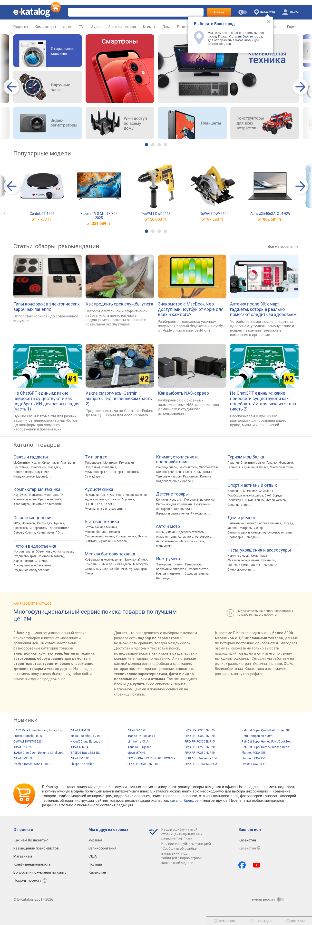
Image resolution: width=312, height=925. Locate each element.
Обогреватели (209, 467)
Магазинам (22, 856)
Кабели (109, 504)
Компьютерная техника (36, 489)
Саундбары (93, 476)
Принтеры (28, 523)
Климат (149, 27)
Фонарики (286, 462)
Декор (258, 528)
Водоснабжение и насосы (174, 481)
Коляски (162, 499)
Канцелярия (45, 532)
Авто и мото (168, 526)
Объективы (43, 551)
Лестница (162, 578)
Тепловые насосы (168, 476)
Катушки (262, 467)
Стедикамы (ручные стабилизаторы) (38, 556)
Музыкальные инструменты (104, 508)
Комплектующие (25, 499)
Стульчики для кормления (174, 504)
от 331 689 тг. (99, 223)
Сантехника (235, 523)
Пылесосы (119, 541)
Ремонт (250, 523)
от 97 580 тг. (213, 219)
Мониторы (51, 494)
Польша (95, 864)
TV (81, 27)
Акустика (127, 499)
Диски (170, 532)
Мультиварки (138, 569)
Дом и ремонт (241, 517)
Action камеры (23, 472)
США (92, 856)
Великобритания (102, 848)
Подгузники (202, 504)
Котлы (207, 472)
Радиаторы (190, 476)
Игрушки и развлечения (172, 513)
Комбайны (92, 564)
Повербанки (38, 467)
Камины (206, 476)
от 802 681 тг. (270, 219)
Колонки (114, 499)
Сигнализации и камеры (244, 532)
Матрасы (246, 528)
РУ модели (198, 513)
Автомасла (185, 536)
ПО (58, 532)
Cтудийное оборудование (31, 570)
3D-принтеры (39, 528)
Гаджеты (20, 27)
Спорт (275, 27)
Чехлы (35, 462)
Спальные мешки (253, 462)
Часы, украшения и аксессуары (259, 550)
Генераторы (193, 564)
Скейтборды (273, 495)
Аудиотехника (99, 489)
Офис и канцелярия (33, 517)
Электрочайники (135, 559)
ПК (62, 494)
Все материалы (280, 246)
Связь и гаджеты (30, 457)
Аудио (96, 27)
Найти (219, 12)
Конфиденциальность (32, 864)
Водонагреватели (168, 472)
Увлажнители (192, 472)
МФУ (16, 523)
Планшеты (67, 462)
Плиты (142, 536)
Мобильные (21, 462)
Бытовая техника (122, 27)
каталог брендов (184, 800)
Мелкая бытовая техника (102, 532)
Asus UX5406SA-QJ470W (270, 214)
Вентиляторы (188, 467)
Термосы (233, 467)
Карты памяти (23, 561)
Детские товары (172, 494)
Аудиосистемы (95, 499)
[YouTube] (256, 865)
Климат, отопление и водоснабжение (177, 459)
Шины (160, 532)
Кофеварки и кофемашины (103, 559)
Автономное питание (277, 532)
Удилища (248, 467)
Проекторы (20, 528)
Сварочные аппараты (171, 569)
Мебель (232, 528)
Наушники (42, 472)
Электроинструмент (170, 564)
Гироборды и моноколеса (245, 495)
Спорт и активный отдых (252, 485)
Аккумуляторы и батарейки (32, 565)
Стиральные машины (99, 536)
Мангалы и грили (281, 467)
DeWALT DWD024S (156, 214)
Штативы (41, 561)
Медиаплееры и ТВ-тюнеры (104, 472)
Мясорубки (140, 564)
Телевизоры (93, 462)
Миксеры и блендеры (116, 564)
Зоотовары (235, 537)
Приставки (20, 467)
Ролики (252, 491)
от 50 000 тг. (156, 219)
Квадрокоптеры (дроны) (30, 476)
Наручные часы (238, 555)
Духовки (105, 541)
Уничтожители (59, 528)
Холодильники (126, 536)
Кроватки (176, 499)
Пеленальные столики (199, 499)
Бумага (59, 523)
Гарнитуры (107, 494)
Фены (89, 573)
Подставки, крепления (100, 467)
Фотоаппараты (23, 551)
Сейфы (18, 532)
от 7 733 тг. (42, 219)
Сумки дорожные (239, 569)
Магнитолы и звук (191, 541)
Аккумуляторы (166, 536)
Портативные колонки (131, 494)
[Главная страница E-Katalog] (37, 12)
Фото (67, 27)
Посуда (288, 523)
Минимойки (164, 546)
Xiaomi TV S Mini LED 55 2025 (98, 216)
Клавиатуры (21, 504)
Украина (95, 840)
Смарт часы (50, 462)
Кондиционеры (166, 467)
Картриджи (44, 523)
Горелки (271, 462)
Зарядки (54, 467)
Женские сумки (238, 565)
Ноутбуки (19, 494)
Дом (166, 27)
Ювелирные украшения (243, 560)
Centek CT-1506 (42, 214)
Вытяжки (91, 541)
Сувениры (268, 560)
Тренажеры (235, 500)
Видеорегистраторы (190, 532)
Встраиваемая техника (101, 527)
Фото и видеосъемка (34, 546)
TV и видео (96, 457)
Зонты (255, 565)
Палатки (233, 462)
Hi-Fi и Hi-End (93, 504)
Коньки (259, 500)
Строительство (198, 569)
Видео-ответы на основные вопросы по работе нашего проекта (265, 612)
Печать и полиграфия (47, 504)
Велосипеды (183, 509)
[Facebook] (242, 865)
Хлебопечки (118, 569)
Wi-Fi (58, 499)
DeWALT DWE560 (213, 214)
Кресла (30, 532)
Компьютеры (45, 27)
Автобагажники (167, 541)
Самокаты (266, 491)
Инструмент (168, 558)
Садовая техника (197, 573)
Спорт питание (237, 504)
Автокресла (164, 509)
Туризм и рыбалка (245, 457)
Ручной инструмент (169, 573)
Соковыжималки (96, 569)
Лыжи (249, 500)
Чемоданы (252, 537)
